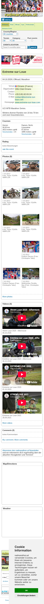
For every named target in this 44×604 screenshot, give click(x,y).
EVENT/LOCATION (10, 45)
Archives (5, 581)
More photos (7, 297)
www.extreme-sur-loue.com (27, 102)
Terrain (6, 38)
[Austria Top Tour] (22, 64)
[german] (3, 4)
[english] (7, 4)
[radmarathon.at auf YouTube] (38, 10)
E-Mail (4, 577)
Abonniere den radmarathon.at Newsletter (20, 450)
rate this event (8, 149)
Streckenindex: (7, 132)
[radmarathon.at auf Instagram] (33, 10)
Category (16, 38)
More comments (21, 440)
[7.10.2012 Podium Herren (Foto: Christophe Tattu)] (31, 252)
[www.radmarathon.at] (19, 16)
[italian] (11, 4)
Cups (22, 24)
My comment (7, 440)
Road (11, 24)
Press (7, 600)
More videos (7, 423)
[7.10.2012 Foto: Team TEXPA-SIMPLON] (11, 171)
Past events (32, 38)
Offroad (17, 24)
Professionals (30, 24)
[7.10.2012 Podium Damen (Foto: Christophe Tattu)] (11, 279)
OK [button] (26, 590)
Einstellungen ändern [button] (26, 595)
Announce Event (7, 28)
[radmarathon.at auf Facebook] (27, 10)
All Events (5, 24)
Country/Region (10, 32)
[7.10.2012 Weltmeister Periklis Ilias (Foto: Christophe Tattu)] (31, 279)
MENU (7, 20)
